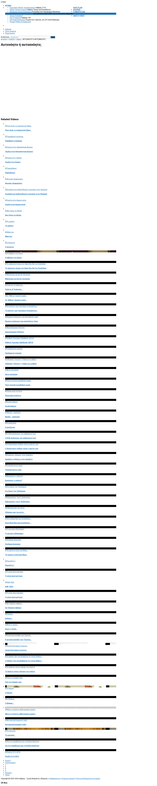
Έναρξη (8, 761)
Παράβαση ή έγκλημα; (13, 141)
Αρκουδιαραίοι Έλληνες (14, 332)
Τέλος (7, 775)
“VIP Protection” (15, 18)
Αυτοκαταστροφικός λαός (15, 725)
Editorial (8, 29)
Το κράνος (9, 226)
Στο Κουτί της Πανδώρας (15, 491)
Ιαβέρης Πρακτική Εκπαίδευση (39, 10)
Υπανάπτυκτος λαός (13, 470)
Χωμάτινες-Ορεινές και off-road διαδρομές (42, 20)
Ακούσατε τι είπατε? (13, 480)
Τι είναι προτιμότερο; (14, 576)
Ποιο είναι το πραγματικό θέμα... (18, 130)
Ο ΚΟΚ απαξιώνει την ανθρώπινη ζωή (20, 438)
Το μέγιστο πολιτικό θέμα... (16, 555)
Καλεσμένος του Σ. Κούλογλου (17, 502)
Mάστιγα (8, 236)
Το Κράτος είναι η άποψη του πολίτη (20, 672)
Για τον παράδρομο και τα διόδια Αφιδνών (22, 746)
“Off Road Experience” (17, 20)
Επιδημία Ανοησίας (13, 544)
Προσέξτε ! (9, 565)
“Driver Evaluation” (16, 16)
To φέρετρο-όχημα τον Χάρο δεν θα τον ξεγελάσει (25, 268)
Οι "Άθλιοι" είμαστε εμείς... (16, 300)
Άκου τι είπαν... (11, 629)
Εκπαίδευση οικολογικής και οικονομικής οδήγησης (53, 14)
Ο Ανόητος (9, 247)
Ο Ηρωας (8, 693)
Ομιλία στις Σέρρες (13, 162)
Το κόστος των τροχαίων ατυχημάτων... (21, 311)
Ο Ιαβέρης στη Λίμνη (13, 258)
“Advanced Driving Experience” (20, 12)
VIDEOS (76, 14)
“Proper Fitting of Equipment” (20, 22)
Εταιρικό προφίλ (68, 779)
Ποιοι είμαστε (10, 31)
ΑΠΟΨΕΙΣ (76, 10)
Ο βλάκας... (9, 703)
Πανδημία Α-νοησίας (13, 353)
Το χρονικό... (10, 735)
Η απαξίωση (10, 427)
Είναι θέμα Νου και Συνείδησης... (18, 523)
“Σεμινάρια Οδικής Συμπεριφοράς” (22, 8)
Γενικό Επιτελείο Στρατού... (16, 650)
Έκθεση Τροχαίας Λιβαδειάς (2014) (19, 343)
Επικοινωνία (10, 33)
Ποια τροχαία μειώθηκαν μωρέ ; (18, 385)
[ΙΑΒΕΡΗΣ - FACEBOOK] (115, 37)
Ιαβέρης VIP (26, 18)
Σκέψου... (9, 618)
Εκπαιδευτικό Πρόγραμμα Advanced (46, 12)
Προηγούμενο (10, 763)
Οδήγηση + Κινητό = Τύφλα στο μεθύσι (21, 364)
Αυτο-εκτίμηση (11, 374)
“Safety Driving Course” (18, 10)
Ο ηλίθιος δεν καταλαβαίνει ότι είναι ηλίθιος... (24, 661)
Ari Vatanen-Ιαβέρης (13, 608)
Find (52, 37)
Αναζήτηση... (5, 37)
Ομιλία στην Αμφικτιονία (15, 205)
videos (18, 39)
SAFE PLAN (77, 8)
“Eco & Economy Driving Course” (21, 14)
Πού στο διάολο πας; (13, 682)
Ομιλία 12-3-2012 (12, 756)
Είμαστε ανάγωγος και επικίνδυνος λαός (21, 321)
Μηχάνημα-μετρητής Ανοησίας (17, 279)
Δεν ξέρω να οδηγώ (13, 215)
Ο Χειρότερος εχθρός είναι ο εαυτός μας (21, 449)
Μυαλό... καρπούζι (12, 417)
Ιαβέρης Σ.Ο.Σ (41, 8)
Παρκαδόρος (10, 173)
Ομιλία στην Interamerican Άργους (19, 152)
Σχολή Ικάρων (10, 406)
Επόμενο (8, 773)
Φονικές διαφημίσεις (13, 183)
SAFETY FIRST (79, 16)
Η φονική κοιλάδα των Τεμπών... (18, 640)
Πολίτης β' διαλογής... (14, 289)
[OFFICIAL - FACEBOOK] (114, 37)
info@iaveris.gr (54, 779)
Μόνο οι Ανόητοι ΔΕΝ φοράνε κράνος (20, 714)
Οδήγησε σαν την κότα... (15, 512)
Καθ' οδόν (9, 587)
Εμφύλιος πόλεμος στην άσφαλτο (19, 459)
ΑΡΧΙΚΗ (8, 6)
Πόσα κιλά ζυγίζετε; (13, 396)
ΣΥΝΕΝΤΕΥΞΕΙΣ (79, 12)
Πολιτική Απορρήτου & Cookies (88, 779)
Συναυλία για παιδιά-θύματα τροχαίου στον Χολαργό (26, 194)
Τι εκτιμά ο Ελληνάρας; (14, 534)
